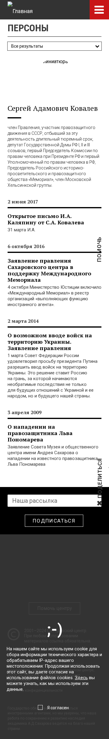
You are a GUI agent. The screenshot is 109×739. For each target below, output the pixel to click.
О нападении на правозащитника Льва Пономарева (40, 433)
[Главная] (20, 10)
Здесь (81, 677)
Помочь (99, 259)
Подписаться (54, 521)
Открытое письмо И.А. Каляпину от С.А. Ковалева (46, 219)
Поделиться (100, 497)
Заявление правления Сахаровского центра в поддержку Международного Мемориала (49, 270)
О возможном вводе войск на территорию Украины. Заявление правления (50, 342)
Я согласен (58, 707)
